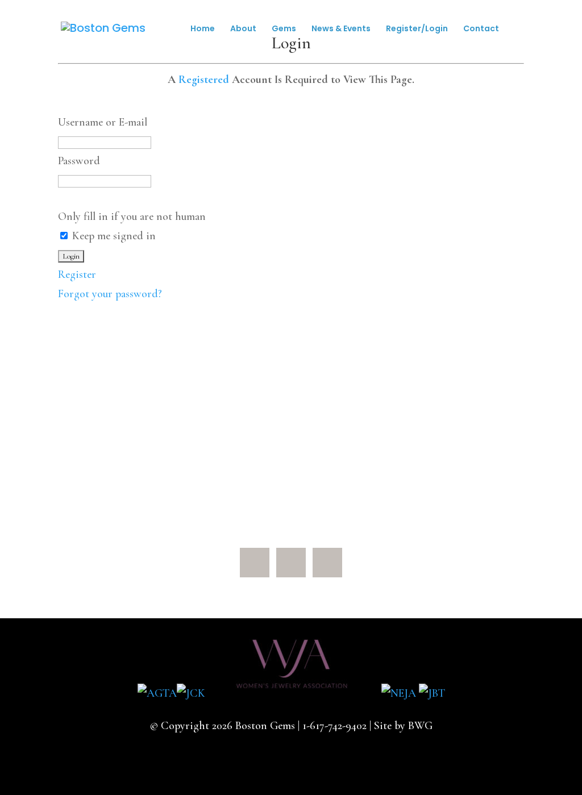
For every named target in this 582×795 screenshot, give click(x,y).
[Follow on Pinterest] (291, 562)
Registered (203, 79)
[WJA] (293, 693)
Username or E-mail (102, 122)
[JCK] (191, 693)
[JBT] (432, 693)
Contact (481, 29)
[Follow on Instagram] (327, 562)
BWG (420, 725)
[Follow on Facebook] (254, 562)
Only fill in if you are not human (132, 216)
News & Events (341, 29)
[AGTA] (157, 693)
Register (77, 274)
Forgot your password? (110, 294)
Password (79, 161)
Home (202, 29)
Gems (284, 29)
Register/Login (417, 29)
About (243, 29)
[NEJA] (398, 693)
